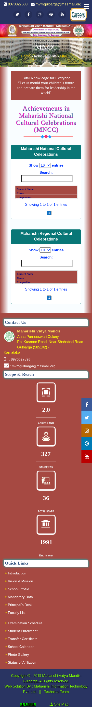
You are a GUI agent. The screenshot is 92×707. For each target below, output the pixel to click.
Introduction (16, 573)
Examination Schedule (24, 623)
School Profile (18, 589)
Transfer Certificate (22, 639)
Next (56, 213)
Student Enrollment (22, 631)
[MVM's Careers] (74, 11)
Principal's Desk (19, 605)
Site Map (63, 704)
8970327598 (17, 4)
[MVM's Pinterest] (51, 14)
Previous (39, 213)
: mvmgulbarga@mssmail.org (32, 366)
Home (26, 56)
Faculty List (16, 613)
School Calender (20, 647)
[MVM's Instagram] (40, 14)
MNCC (65, 56)
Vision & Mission (20, 581)
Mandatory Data (20, 597)
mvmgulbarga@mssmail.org (58, 4)
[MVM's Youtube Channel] (62, 14)
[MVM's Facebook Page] (28, 14)
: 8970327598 (18, 359)
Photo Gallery (18, 654)
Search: (46, 172)
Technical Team (56, 692)
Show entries (46, 165)
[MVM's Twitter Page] (17, 14)
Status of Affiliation (21, 662)
